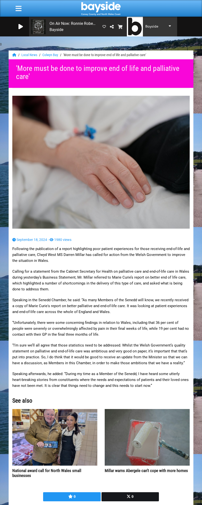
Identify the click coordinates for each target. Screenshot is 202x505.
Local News (29, 55)
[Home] (14, 55)
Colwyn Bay (50, 55)
